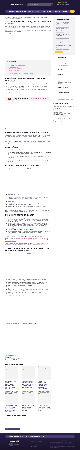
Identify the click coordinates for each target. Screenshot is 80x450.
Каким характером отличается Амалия (16, 65)
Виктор (12, 239)
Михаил (25, 244)
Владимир (7, 239)
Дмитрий (39, 238)
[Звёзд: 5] (24, 358)
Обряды (37, 11)
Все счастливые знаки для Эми (15, 68)
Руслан (41, 239)
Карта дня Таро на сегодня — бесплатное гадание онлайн (63, 48)
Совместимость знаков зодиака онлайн (64, 63)
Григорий (30, 238)
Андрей (23, 238)
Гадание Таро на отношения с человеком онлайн (63, 35)
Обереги (64, 11)
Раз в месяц (56, 111)
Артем (38, 243)
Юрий (45, 244)
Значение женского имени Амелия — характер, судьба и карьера (28, 408)
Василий (13, 244)
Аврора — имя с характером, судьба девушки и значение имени (44, 408)
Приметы (49, 11)
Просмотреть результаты (64, 118)
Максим (23, 239)
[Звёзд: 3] (16, 358)
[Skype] (14, 355)
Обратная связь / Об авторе (16, 436)
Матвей (27, 239)
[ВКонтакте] (5, 355)
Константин (37, 244)
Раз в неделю (57, 109)
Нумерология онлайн (63, 92)
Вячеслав (17, 244)
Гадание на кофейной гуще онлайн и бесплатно (62, 39)
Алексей (42, 243)
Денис (43, 238)
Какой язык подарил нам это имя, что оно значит (18, 63)
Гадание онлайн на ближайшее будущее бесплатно (63, 42)
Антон (46, 243)
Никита (29, 244)
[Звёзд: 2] (11, 358)
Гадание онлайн (62, 2)
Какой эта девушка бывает (14, 70)
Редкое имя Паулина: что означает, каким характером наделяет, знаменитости (43, 384)
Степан (7, 241)
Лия (21, 94)
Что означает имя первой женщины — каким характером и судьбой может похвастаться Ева (28, 384)
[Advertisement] (23, 115)
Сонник (30, 11)
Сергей (49, 239)
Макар (30, 239)
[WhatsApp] (13, 355)
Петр (10, 241)
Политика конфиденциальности (35, 436)
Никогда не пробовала (59, 114)
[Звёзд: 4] (20, 358)
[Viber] (11, 355)
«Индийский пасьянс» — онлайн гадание (61, 31)
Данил (21, 244)
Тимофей (14, 241)
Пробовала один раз (59, 112)
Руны (43, 11)
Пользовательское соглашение (14, 447)
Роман (45, 239)
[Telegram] (16, 355)
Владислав (7, 244)
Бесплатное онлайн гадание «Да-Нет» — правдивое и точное (62, 23)
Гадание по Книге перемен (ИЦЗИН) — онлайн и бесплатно (63, 28)
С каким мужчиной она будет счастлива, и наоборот (21, 71)
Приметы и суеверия (63, 87)
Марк (34, 239)
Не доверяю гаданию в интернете (62, 113)
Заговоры (60, 69)
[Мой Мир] (9, 355)
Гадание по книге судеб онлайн (63, 45)
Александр (17, 238)
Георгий (35, 238)
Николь (38, 27)
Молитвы (57, 11)
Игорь (19, 239)
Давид (46, 238)
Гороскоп (11, 11)
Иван (16, 239)
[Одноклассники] (7, 355)
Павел (41, 244)
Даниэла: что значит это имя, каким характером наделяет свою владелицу (11, 408)
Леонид (37, 239)
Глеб (26, 238)
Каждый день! (57, 108)
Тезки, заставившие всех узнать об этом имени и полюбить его (21, 73)
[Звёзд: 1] (7, 358)
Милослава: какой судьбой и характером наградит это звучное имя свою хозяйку (10, 384)
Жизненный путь (14, 67)
